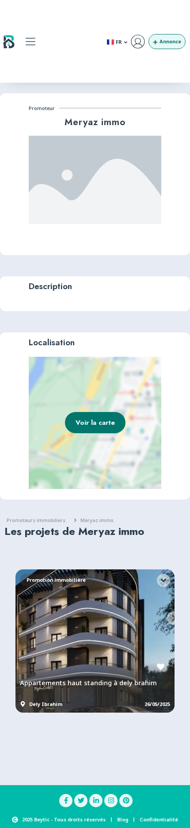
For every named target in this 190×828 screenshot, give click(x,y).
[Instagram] (111, 800)
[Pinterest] (126, 800)
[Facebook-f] (65, 800)
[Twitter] (80, 800)
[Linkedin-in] (96, 800)
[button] (31, 41)
